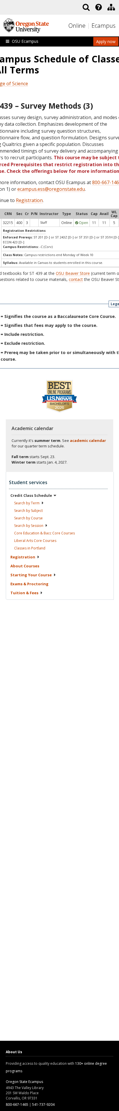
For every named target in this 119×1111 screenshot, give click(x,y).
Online (76, 25)
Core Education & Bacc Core (44, 533)
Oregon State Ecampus (24, 1081)
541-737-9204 (43, 1104)
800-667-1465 (17, 1104)
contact (76, 279)
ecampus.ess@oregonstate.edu (51, 189)
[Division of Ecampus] (111, 7)
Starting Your (31, 574)
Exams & (29, 583)
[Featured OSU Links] (98, 7)
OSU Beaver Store (73, 273)
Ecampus (104, 25)
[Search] (86, 7)
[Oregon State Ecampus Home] (89, 26)
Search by (27, 503)
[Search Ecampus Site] (86, 7)
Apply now (106, 41)
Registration (29, 200)
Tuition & (24, 592)
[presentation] (98, 7)
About (24, 566)
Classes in (29, 548)
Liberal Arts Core (35, 540)
